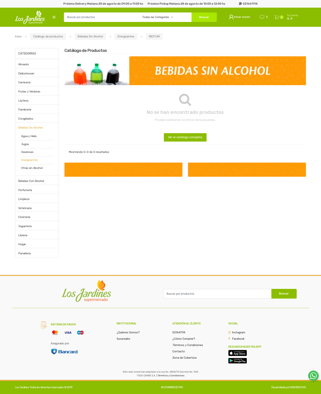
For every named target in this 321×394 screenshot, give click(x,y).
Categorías (27, 53)
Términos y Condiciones (187, 345)
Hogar (22, 244)
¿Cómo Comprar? (183, 338)
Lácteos (23, 100)
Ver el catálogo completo (185, 137)
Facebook (238, 338)
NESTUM (154, 36)
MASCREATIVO (298, 387)
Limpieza (23, 199)
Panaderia (24, 253)
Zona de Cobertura (184, 357)
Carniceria (24, 82)
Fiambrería (24, 109)
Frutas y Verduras (29, 91)
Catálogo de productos (48, 36)
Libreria (22, 235)
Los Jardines (22, 387)
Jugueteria (25, 226)
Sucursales (123, 338)
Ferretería (24, 217)
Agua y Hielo (29, 136)
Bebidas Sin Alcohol (90, 36)
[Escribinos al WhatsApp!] (313, 376)
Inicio (18, 36)
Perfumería (25, 190)
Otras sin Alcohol (31, 168)
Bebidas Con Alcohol (31, 181)
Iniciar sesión (242, 17)
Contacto (178, 351)
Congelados (25, 118)
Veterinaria (24, 208)
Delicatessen (26, 73)
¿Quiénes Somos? (128, 332)
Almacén (23, 64)
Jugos (25, 144)
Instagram (238, 332)
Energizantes (126, 36)
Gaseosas (27, 152)
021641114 (178, 332)
